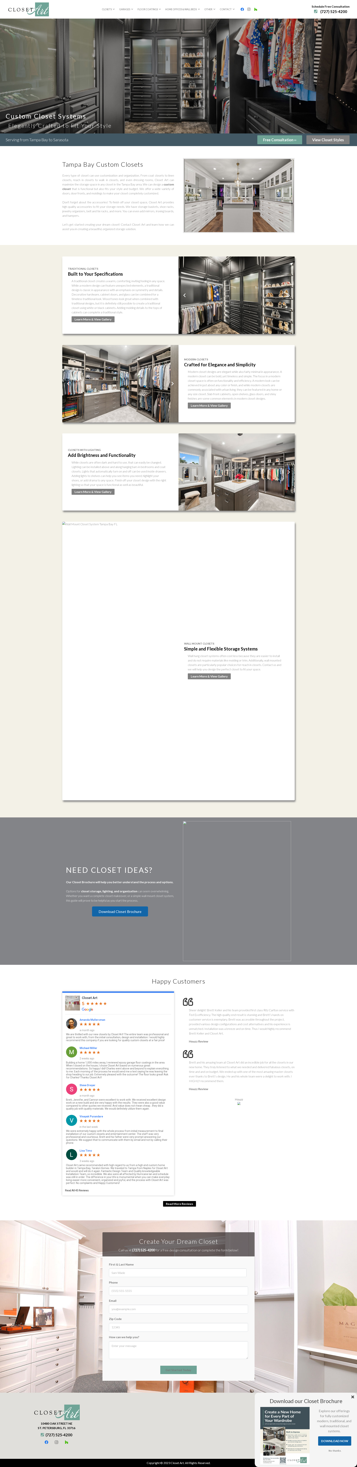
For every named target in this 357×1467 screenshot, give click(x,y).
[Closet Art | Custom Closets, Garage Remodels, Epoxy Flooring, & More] (28, 9)
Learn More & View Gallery (93, 319)
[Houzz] (255, 9)
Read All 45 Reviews (77, 1190)
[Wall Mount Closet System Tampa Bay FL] (120, 661)
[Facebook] (242, 9)
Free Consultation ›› (279, 140)
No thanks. (335, 1450)
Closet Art (89, 998)
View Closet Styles (328, 140)
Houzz (239, 1099)
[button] (114, 9)
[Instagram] (249, 9)
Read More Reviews (179, 1203)
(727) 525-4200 (143, 1250)
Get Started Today (178, 1370)
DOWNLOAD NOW (334, 1441)
